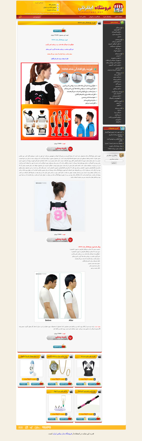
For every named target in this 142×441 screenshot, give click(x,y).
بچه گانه (118, 84)
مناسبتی (117, 86)
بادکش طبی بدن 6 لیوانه (60, 391)
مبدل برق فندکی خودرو (116, 146)
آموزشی (117, 119)
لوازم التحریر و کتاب (114, 117)
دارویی (118, 103)
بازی (118, 110)
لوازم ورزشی (116, 96)
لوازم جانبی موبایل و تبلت (113, 62)
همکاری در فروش (94, 16)
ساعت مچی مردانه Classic (115, 148)
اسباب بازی (117, 93)
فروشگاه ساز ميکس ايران (62, 434)
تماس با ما (83, 16)
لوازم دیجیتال (118, 53)
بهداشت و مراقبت (115, 46)
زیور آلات (117, 48)
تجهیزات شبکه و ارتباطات (113, 60)
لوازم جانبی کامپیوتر (114, 65)
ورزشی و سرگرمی (117, 91)
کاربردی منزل (116, 34)
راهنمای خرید (107, 16)
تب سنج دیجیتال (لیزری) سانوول (30, 356)
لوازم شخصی (118, 39)
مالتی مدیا (117, 112)
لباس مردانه (116, 79)
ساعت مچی (116, 77)
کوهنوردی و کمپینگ (114, 98)
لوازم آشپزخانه (116, 32)
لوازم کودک (117, 51)
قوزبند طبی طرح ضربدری (88, 356)
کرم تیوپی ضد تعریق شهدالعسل (113, 132)
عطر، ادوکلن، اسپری (114, 44)
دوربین (118, 55)
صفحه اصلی (118, 16)
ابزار (118, 36)
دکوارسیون (117, 29)
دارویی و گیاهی (118, 101)
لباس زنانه (117, 74)
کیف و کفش (116, 88)
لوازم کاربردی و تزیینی (113, 70)
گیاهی (118, 105)
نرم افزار (117, 115)
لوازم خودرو (119, 68)
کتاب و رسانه (118, 108)
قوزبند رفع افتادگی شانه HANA (86, 22)
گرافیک (118, 122)
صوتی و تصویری (115, 58)
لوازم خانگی (119, 27)
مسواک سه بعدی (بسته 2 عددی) (113, 143)
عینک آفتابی (116, 81)
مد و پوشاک (119, 72)
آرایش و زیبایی (116, 41)
